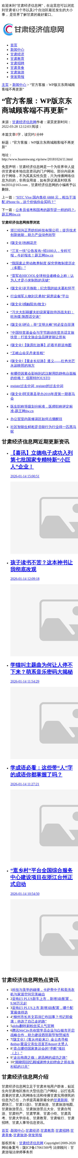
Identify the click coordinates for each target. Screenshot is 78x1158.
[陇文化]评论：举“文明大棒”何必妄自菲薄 (42, 324)
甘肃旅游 (17, 72)
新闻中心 (17, 49)
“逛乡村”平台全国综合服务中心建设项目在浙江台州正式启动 (41, 877)
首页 (13, 45)
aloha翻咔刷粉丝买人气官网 (33, 1026)
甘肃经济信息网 (24, 122)
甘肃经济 (17, 54)
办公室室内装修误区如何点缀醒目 (36, 419)
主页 (5, 85)
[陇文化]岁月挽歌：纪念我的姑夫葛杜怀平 (42, 288)
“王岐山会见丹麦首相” (27, 353)
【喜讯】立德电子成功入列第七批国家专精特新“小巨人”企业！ (41, 459)
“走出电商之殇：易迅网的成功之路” (39, 1057)
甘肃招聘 (17, 63)
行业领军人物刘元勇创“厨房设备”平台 (39, 296)
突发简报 (17, 77)
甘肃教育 (17, 59)
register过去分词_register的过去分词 (36, 386)
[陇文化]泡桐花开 (23, 243)
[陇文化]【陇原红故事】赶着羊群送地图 (41, 345)
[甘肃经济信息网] (34, 37)
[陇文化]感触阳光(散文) (28, 304)
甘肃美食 (17, 68)
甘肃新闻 (61, 1100)
